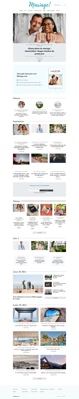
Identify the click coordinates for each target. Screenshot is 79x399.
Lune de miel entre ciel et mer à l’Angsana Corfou (26, 325)
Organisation (39, 45)
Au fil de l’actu (15, 389)
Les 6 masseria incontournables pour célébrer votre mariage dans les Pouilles (59, 284)
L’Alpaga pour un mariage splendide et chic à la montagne (58, 276)
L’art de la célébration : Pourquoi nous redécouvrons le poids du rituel (39, 145)
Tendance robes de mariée (44, 389)
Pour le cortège (57, 143)
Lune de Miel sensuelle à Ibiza (53, 349)
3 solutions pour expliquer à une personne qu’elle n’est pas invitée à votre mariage (60, 222)
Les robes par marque (34, 389)
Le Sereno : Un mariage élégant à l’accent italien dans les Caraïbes (59, 291)
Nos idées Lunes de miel (30, 323)
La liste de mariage (60, 217)
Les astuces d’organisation (46, 218)
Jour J (61, 142)
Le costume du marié (43, 142)
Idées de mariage (36, 44)
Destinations (44, 323)
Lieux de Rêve (25, 171)
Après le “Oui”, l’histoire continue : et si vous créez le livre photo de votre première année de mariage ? (58, 114)
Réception (33, 220)
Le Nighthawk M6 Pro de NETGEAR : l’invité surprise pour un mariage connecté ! (32, 224)
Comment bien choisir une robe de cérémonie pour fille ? (58, 145)
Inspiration (43, 171)
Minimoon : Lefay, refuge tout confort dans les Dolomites (53, 372)
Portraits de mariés (55, 171)
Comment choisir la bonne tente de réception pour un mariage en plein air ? (39, 113)
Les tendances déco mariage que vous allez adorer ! (39, 174)
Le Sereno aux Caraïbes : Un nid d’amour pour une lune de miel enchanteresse (26, 349)
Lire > (19, 227)
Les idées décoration (25, 391)
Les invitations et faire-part (46, 44)
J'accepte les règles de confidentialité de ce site (40, 192)
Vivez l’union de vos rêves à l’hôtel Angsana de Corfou (27, 298)
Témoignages (62, 171)
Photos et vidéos (32, 219)
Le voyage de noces (21, 323)
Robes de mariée (24, 389)
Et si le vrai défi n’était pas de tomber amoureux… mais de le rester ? (58, 175)
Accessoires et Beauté (34, 391)
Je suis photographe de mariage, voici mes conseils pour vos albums (46, 223)
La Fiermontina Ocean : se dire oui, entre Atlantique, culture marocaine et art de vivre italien (21, 175)
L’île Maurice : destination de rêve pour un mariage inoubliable (53, 326)
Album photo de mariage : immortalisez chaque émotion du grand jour (39, 51)
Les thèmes (60, 389)
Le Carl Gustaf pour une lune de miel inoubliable (25, 372)
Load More (39, 232)
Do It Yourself (29, 44)
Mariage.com (16, 396)
